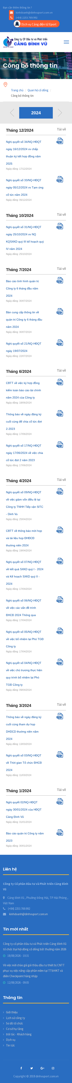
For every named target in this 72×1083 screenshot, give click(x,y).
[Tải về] (61, 143)
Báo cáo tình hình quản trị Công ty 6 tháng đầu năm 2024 (22, 288)
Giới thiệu (12, 1012)
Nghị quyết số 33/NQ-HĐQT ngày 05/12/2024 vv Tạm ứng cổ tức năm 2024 (24, 187)
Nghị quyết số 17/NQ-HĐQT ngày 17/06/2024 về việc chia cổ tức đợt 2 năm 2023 (24, 453)
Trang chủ (17, 90)
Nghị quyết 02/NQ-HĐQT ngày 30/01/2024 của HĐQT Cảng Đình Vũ (24, 809)
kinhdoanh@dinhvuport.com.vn (28, 914)
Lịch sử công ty (15, 1018)
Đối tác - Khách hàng (19, 1034)
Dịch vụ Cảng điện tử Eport (38, 24)
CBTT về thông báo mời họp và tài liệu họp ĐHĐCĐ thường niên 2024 (24, 538)
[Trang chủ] (26, 42)
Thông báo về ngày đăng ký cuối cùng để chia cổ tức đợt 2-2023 (24, 421)
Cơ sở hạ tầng (14, 1029)
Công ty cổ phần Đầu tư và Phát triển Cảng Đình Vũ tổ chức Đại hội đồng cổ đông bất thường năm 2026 (34, 946)
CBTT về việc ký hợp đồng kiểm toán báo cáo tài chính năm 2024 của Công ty (23, 390)
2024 (36, 112)
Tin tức (10, 1045)
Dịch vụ (10, 1040)
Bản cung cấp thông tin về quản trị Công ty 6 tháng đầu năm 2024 (24, 319)
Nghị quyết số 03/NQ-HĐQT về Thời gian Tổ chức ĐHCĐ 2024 (24, 763)
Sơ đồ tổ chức (14, 1023)
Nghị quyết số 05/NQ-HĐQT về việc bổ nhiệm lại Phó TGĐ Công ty (25, 639)
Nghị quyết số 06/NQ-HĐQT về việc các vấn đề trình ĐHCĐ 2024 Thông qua (23, 608)
